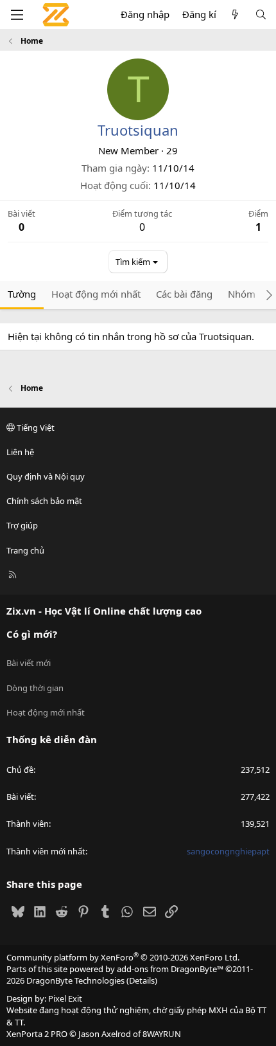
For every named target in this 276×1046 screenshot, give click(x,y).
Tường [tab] (22, 293)
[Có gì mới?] (235, 14)
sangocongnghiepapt (228, 851)
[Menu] (17, 14)
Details (142, 980)
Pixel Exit (65, 998)
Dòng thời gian (35, 688)
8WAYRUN (161, 1034)
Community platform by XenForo (122, 957)
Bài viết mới (28, 663)
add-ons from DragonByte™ (170, 969)
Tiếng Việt (35, 427)
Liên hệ (20, 452)
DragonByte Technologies (75, 980)
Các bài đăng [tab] (184, 293)
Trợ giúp (22, 525)
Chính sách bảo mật (44, 501)
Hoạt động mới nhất (45, 712)
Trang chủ (25, 550)
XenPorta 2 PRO (36, 1034)
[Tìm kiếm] (260, 14)
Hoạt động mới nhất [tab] (96, 293)
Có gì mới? (31, 633)
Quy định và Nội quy (45, 476)
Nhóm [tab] (241, 293)
